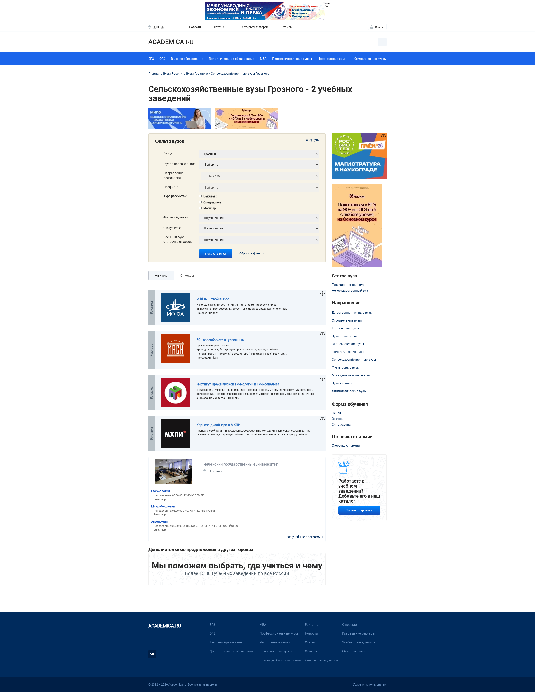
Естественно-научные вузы (352, 312)
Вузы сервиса (342, 383)
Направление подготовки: (173, 175)
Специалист (212, 202)
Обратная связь (353, 651)
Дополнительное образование (231, 59)
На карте (161, 275)
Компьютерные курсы (370, 59)
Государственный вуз (348, 285)
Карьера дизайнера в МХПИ (218, 425)
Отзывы (287, 27)
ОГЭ (162, 59)
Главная (154, 73)
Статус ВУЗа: (172, 228)
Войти (379, 27)
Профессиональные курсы (292, 59)
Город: (168, 153)
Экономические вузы (348, 344)
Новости (195, 27)
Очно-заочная (342, 424)
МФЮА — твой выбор (212, 299)
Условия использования (370, 684)
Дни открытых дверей (252, 27)
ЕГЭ (151, 59)
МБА (263, 59)
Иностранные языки (333, 59)
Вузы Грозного (197, 73)
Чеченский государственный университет (240, 464)
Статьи (219, 27)
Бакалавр (210, 196)
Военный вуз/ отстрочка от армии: (178, 239)
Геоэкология (160, 491)
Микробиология (163, 506)
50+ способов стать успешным (220, 340)
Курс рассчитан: (175, 196)
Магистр (209, 208)
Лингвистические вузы (349, 391)
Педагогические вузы (348, 352)
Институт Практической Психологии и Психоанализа (237, 384)
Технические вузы (345, 328)
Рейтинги (312, 625)
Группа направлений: (179, 164)
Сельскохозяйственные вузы (354, 359)
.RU (171, 42)
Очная (336, 413)
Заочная (338, 419)
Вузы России (172, 73)
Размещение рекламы (358, 633)
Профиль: (170, 187)
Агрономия (159, 521)
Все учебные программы (304, 537)
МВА (263, 625)
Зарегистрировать (359, 510)
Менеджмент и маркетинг (351, 375)
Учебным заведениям (358, 642)
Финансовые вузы (346, 367)
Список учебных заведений (280, 660)
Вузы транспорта (344, 336)
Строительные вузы (347, 320)
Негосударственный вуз (350, 290)
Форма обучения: (176, 217)
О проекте (349, 625)
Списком (187, 275)
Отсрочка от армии (346, 445)
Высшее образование (187, 59)
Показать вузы (215, 253)
